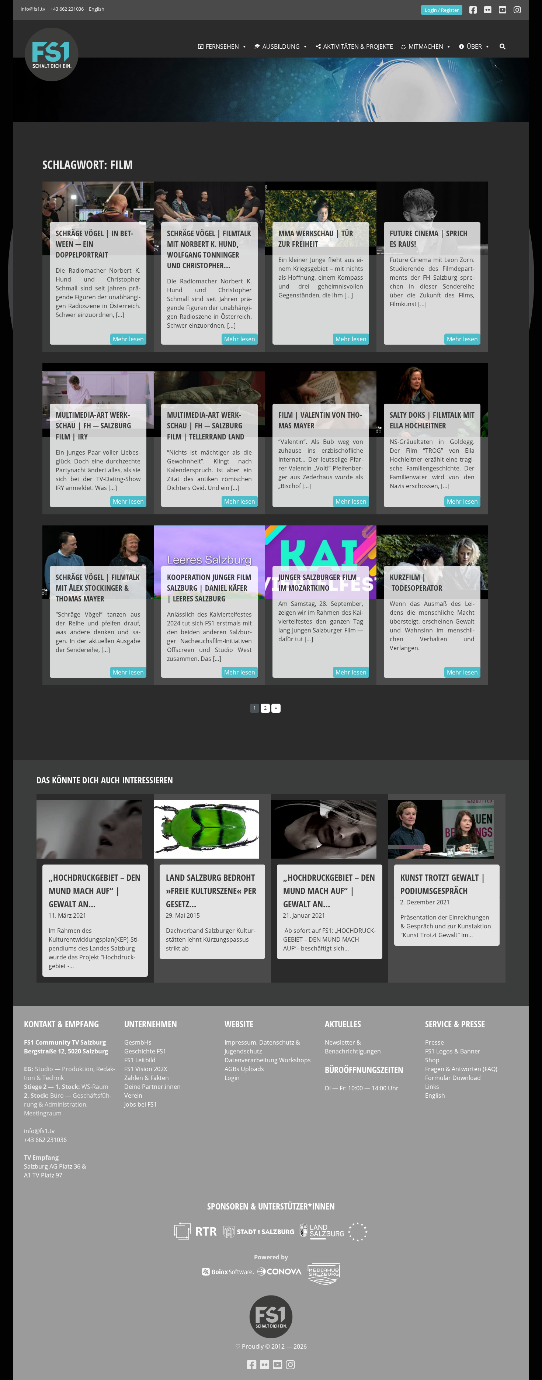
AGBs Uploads (244, 1069)
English (96, 9)
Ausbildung (281, 46)
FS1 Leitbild (140, 1060)
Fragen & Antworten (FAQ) (461, 1069)
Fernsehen (222, 46)
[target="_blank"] (517, 9)
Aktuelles (343, 1024)
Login (232, 1078)
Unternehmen (150, 1024)
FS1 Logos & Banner (452, 1051)
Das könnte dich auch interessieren (105, 780)
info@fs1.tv (33, 9)
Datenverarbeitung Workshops (268, 1060)
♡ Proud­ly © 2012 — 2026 (271, 1347)
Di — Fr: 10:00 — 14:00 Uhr (362, 1088)
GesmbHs (138, 1042)
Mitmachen (426, 46)
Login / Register (442, 10)
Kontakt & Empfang (61, 1024)
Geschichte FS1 (145, 1051)
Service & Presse (455, 1024)
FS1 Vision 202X (145, 1069)
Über (474, 46)
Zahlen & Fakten (146, 1078)
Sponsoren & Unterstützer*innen (271, 1206)
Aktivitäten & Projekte (358, 46)
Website (239, 1024)
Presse (434, 1042)
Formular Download (453, 1078)
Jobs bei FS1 (140, 1104)
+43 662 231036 (67, 9)
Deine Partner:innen (152, 1087)
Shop (432, 1060)
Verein (133, 1095)
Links (432, 1087)
